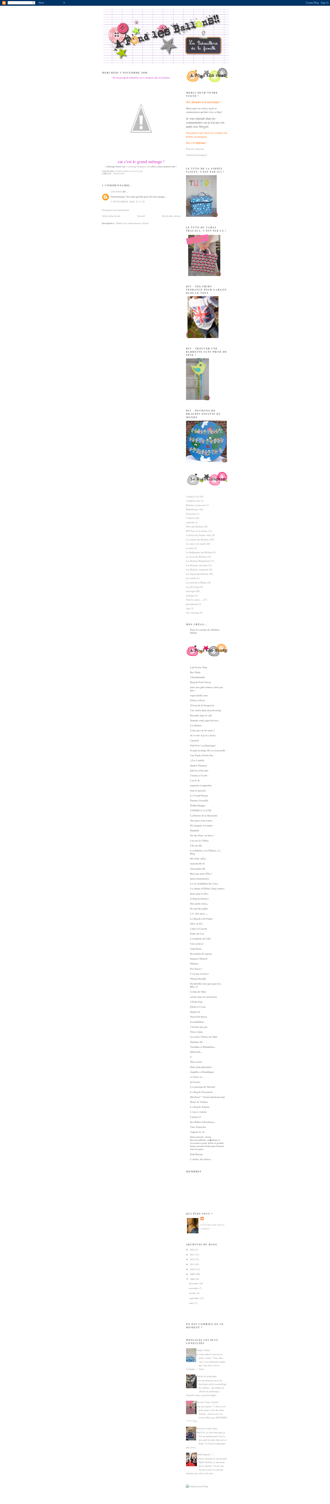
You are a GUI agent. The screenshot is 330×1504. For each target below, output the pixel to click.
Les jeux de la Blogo (196, 582)
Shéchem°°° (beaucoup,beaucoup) (207, 1097)
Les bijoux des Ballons (197, 574)
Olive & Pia (196, 923)
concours (190, 522)
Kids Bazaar (196, 1154)
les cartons (191, 578)
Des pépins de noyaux (201, 953)
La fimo (190, 548)
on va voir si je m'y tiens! (203, 735)
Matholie (194, 830)
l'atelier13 (195, 1117)
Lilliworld (116, 191)
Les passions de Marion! (202, 1087)
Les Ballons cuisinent (196, 565)
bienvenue (191, 513)
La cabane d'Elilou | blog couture (207, 888)
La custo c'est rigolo (196, 543)
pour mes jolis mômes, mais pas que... (206, 688)
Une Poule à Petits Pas (201, 755)
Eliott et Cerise (198, 1006)
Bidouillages (192, 509)
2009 (192, 1274)
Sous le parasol (197, 790)
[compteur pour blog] (197, 1486)
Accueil (141, 216)
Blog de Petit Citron (200, 682)
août (191, 1303)
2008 (192, 1279)
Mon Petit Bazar (198, 1016)
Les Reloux (196, 725)
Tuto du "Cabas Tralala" (207, 1402)
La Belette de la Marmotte (204, 815)
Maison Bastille (198, 978)
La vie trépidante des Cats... (204, 883)
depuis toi (195, 1011)
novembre (194, 1288)
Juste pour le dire (199, 893)
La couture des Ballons (197, 539)
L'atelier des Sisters (200, 1159)
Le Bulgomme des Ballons (199, 552)
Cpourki (194, 740)
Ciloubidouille (197, 677)
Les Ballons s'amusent (197, 569)
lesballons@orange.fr (196, 155)
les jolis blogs (193, 587)
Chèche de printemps (206, 1376)
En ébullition (197, 1022)
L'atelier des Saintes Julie (198, 535)
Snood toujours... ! (204, 1454)
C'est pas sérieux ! (199, 973)
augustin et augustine (201, 785)
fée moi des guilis (199, 908)
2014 (192, 1249)
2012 (192, 1259)
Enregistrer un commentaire (115, 210)
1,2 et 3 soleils (197, 760)
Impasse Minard (198, 958)
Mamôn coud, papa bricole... (204, 720)
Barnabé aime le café (201, 715)
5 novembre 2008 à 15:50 (128, 201)
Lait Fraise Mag (198, 667)
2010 (192, 1269)
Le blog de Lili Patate (201, 918)
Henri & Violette (199, 1102)
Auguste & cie (197, 1132)
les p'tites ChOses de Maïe (204, 1036)
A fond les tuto (193, 500)
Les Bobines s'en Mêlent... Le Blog (205, 852)
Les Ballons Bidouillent (198, 561)
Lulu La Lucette (198, 928)
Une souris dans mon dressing (205, 710)
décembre (194, 1283)
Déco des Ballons (194, 526)
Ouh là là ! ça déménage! (203, 745)
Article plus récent (111, 216)
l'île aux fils (196, 845)
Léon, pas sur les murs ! (202, 730)
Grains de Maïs (198, 991)
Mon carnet (196, 1061)
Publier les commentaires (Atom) (132, 223)
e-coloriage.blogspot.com (138, 166)
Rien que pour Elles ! (201, 873)
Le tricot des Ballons (196, 556)
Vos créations (192, 612)
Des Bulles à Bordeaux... (202, 1122)
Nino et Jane (196, 1031)
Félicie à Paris (197, 700)
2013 (192, 1254)
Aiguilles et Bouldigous (202, 1072)
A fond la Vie (192, 496)
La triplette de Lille (200, 938)
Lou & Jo (195, 780)
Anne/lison (195, 948)
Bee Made (195, 672)
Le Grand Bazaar (199, 795)
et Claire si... (196, 1077)
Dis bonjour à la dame (201, 825)
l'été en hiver (197, 943)
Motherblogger (198, 805)
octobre (193, 1293)
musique (190, 595)
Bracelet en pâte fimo (206, 1428)
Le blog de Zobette (199, 1107)
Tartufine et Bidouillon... (203, 1047)
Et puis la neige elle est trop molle (207, 750)
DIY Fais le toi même (196, 531)
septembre (194, 1298)
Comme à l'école (198, 775)
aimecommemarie (199, 878)
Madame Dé (196, 1042)
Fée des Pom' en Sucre (202, 835)
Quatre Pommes (198, 765)
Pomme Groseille (199, 800)
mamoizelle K (197, 863)
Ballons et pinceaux (195, 505)
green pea (195, 1082)
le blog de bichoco (199, 898)
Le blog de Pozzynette (201, 1092)
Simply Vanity (203, 1350)
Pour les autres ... (194, 599)
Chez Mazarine (198, 1127)
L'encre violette (198, 1112)
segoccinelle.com (199, 695)
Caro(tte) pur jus (198, 1027)
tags (188, 608)
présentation (192, 604)
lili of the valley (198, 858)
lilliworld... (196, 1052)
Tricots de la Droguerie (202, 705)
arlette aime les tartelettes (203, 997)
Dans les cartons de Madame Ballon (205, 631)
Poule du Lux (197, 933)
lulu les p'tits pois (199, 770)
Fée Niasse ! (196, 968)
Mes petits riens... (199, 903)
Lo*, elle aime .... (199, 913)
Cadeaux (190, 518)
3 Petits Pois (196, 1001)
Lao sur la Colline (199, 840)
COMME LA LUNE (200, 810)
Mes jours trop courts (201, 820)
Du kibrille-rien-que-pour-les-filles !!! (206, 985)
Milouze (194, 963)
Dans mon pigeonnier (201, 1067)
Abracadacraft (197, 868)
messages (119, 174)
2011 (192, 1264)
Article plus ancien (171, 216)
